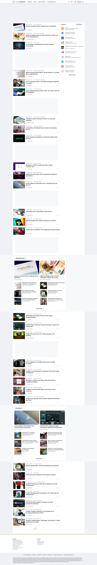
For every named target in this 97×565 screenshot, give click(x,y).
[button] (83, 2)
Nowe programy (15, 548)
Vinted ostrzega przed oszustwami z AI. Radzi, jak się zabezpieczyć (42, 493)
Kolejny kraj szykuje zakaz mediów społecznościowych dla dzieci (43, 399)
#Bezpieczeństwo (20, 258)
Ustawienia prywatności (68, 554)
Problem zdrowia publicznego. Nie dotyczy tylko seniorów (41, 390)
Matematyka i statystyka (69, 71)
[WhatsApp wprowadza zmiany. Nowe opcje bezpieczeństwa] (43, 285)
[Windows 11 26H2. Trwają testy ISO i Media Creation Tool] (19, 166)
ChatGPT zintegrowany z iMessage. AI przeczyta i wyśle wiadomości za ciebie (43, 521)
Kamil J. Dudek (36, 42)
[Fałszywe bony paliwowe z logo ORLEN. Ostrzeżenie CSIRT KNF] (43, 435)
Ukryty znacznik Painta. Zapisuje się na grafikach (41, 26)
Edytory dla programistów (70, 52)
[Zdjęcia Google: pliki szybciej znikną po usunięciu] (19, 222)
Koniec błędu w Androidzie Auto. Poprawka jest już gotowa (41, 184)
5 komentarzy (29, 224)
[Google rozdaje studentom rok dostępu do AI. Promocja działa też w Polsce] (19, 512)
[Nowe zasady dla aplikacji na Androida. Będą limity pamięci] (19, 138)
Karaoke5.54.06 (68, 42)
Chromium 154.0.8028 (69, 32)
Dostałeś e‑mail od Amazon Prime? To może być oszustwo (40, 119)
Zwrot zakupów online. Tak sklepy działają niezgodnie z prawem (42, 82)
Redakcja (34, 554)
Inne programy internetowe (70, 38)
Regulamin (39, 554)
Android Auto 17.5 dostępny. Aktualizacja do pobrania (28, 433)
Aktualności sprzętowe (40, 541)
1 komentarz (29, 30)
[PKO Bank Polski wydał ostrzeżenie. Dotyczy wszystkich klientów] (17, 301)
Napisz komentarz (30, 39)
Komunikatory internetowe (70, 62)
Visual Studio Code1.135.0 (70, 51)
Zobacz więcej (39, 308)
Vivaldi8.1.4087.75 (69, 65)
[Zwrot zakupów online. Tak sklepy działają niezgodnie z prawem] (19, 83)
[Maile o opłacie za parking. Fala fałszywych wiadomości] (43, 443)
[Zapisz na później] (57, 30)
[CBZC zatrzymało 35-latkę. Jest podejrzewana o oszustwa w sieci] (43, 301)
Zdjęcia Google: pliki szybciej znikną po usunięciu (41, 220)
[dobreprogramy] (21, 1)
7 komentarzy (29, 141)
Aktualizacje (79, 24)
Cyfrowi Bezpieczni (51, 1)
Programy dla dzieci (16, 546)
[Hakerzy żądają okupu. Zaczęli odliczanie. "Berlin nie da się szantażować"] (19, 36)
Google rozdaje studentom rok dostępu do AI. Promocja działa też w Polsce (40, 512)
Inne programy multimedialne (71, 43)
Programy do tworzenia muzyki (17, 541)
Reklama (44, 554)
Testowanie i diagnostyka (70, 48)
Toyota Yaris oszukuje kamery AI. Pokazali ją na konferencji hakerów (56, 449)
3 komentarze (29, 85)
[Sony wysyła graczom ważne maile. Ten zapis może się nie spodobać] (19, 92)
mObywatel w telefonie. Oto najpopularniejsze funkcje (43, 229)
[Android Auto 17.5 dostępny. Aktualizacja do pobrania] (17, 435)
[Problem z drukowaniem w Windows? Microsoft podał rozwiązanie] (19, 372)
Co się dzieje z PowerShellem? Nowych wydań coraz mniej (40, 45)
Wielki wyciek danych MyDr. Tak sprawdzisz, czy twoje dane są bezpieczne (42, 73)
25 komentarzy (30, 375)
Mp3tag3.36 (67, 56)
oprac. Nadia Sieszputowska (39, 33)
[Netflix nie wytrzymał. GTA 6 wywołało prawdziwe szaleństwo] (19, 175)
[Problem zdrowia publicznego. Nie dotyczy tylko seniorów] (19, 391)
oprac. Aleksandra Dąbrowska (39, 79)
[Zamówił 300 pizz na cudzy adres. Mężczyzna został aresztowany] (19, 485)
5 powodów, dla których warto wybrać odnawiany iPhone (41, 128)
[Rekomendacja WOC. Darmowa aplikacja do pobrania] (43, 293)
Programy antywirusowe (69, 29)
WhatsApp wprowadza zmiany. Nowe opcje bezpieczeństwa (56, 283)
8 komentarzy (29, 76)
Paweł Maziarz (36, 473)
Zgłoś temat (49, 554)
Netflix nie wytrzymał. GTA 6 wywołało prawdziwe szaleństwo (41, 175)
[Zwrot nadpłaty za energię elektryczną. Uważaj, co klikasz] (17, 293)
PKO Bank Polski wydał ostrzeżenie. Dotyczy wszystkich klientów (30, 299)
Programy (29, 1)
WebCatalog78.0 (68, 37)
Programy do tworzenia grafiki (17, 547)
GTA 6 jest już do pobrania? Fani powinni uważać (41, 475)
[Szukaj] (69, 2)
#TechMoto (18, 408)
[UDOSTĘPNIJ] (59, 30)
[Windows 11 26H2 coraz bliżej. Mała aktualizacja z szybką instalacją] (19, 381)
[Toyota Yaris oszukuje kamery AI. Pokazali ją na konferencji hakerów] (43, 451)
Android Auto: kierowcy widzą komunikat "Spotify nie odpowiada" (42, 325)
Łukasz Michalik (25, 451)
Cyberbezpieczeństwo (40, 542)
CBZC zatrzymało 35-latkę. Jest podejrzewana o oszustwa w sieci (55, 299)
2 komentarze (29, 469)
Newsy (35, 1)
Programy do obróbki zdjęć (17, 540)
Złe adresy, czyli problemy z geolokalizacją (28, 449)
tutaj (35, 562)
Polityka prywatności (57, 554)
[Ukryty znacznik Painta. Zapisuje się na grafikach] (19, 27)
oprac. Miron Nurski (37, 518)
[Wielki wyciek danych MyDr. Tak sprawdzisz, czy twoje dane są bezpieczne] (19, 74)
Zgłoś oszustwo (41, 1)
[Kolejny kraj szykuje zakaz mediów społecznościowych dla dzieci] (19, 400)
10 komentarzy (30, 215)
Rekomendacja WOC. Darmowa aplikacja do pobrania (55, 291)
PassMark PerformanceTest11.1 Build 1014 (74, 46)
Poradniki (38, 540)
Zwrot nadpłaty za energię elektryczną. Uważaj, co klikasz (29, 291)
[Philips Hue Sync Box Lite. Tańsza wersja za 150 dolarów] (19, 335)
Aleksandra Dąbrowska (38, 387)
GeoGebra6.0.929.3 (69, 70)
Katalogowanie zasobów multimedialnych (73, 57)
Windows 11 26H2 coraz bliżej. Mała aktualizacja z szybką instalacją (41, 381)
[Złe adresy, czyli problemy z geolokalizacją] (17, 451)
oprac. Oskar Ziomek (37, 24)
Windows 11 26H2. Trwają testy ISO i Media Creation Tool (39, 165)
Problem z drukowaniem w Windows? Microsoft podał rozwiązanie (42, 371)
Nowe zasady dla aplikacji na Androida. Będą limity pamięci (41, 137)
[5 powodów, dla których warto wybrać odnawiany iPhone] (19, 129)
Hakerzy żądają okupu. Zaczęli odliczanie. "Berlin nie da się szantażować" (42, 36)
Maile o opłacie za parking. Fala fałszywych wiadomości (55, 441)
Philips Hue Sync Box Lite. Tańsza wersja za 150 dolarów (40, 334)
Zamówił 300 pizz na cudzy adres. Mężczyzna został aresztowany (41, 484)
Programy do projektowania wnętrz (18, 542)
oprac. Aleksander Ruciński (27, 443)
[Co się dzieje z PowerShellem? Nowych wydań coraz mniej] (19, 45)
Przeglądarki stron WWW (69, 33)
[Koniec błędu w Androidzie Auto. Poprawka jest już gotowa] (19, 184)
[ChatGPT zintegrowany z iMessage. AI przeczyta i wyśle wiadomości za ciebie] (19, 521)
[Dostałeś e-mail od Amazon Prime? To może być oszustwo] (19, 120)
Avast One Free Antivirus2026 (71, 28)
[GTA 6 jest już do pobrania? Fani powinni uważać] (19, 476)
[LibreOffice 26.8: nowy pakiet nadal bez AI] (19, 213)
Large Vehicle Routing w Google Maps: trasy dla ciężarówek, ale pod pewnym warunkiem (30, 441)
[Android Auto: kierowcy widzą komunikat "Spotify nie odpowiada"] (19, 326)
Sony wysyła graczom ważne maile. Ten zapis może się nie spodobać (42, 91)
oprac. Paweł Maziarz (38, 88)
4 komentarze (29, 48)
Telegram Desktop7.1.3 (70, 61)
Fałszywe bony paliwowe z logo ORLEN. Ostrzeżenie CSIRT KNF (55, 433)
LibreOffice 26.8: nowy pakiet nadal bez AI (39, 211)
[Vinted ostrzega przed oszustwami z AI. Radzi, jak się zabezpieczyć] (19, 494)
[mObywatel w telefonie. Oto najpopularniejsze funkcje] (19, 231)
